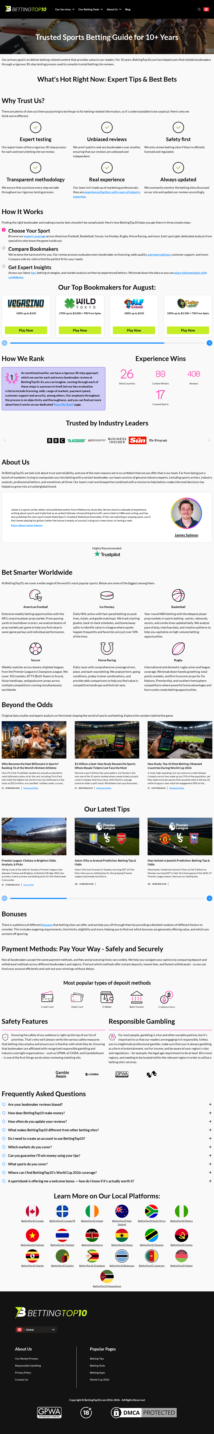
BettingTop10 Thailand (62, 1244)
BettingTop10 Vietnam (32, 1244)
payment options (159, 254)
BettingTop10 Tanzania (151, 1244)
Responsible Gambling (28, 1365)
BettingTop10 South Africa (152, 1220)
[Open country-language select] (206, 9)
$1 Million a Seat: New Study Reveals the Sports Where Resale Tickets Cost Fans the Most (105, 765)
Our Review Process (26, 1358)
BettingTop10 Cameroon (152, 1265)
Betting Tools (97, 1365)
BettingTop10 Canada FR (62, 1220)
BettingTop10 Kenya (92, 1244)
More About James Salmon (27, 525)
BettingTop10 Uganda (32, 1265)
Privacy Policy (23, 1372)
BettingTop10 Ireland (92, 1220)
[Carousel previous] (4, 343)
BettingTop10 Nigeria (181, 1220)
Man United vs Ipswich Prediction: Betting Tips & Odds (179, 862)
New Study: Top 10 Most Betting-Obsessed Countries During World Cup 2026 (175, 765)
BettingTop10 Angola (181, 1244)
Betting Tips (97, 1358)
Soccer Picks (28, 885)
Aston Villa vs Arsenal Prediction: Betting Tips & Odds (105, 862)
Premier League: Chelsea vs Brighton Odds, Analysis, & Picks (29, 862)
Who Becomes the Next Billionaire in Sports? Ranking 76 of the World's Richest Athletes (30, 765)
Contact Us (21, 1379)
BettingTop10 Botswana (122, 1265)
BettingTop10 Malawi (181, 1265)
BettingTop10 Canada (32, 1220)
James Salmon (186, 535)
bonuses (46, 925)
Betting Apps (97, 1372)
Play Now (26, 330)
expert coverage (35, 236)
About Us (23, 1349)
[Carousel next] (209, 343)
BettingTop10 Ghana (122, 1244)
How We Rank (63, 404)
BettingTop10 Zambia (62, 1265)
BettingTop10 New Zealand (122, 1222)
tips (33, 273)
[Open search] (199, 9)
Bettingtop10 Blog (30, 788)
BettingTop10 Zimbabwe (92, 1265)
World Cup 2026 (99, 1379)
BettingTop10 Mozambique (107, 1286)
